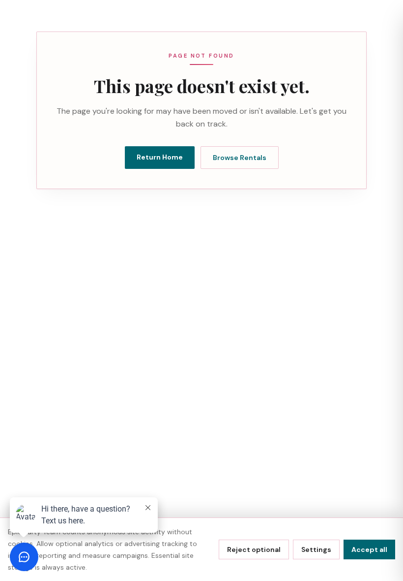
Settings (316, 549)
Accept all (369, 549)
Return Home (160, 157)
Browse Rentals (239, 157)
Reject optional (254, 549)
